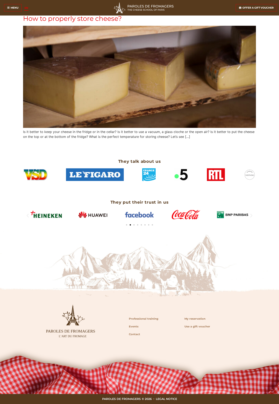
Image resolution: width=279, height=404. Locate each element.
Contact (134, 334)
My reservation (194, 318)
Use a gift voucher (197, 326)
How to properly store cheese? (72, 18)
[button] (27, 215)
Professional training (143, 318)
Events (133, 326)
